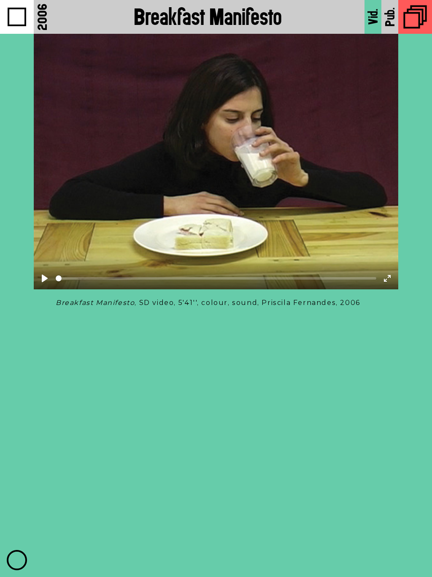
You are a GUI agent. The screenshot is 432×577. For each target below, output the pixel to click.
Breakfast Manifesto (208, 16)
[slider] (216, 278)
